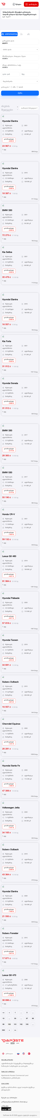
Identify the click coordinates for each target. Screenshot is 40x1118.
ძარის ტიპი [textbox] (7, 49)
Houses (12, 1075)
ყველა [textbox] (5, 43)
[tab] (21, 34)
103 (27, 1024)
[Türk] (29, 1054)
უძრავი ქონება (8, 1072)
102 (21, 1024)
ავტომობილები (7, 1063)
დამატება (33, 4)
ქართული (9, 1054)
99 (3, 1024)
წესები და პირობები (9, 1098)
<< (3, 1012)
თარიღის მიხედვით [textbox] (28, 108)
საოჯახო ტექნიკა (28, 1087)
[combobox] (20, 43)
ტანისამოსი (12, 1087)
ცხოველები (5, 1090)
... (21, 1012)
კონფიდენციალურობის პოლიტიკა (14, 1102)
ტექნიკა (4, 1087)
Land (26, 1075)
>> (15, 1030)
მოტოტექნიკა (28, 1063)
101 (15, 1024)
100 (9, 1024)
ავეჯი (19, 1087)
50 (15, 1018)
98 (33, 1018)
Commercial (20, 1075)
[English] (24, 1054)
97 (27, 1018)
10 (3, 1018)
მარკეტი (5, 1084)
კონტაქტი (5, 1106)
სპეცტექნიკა (18, 1063)
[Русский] (18, 1054)
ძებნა (20, 93)
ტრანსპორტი (7, 1060)
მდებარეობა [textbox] (7, 81)
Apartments (5, 1075)
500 (3, 1030)
